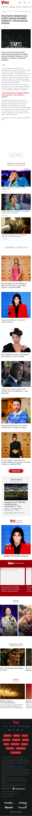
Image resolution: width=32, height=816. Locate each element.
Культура (16, 739)
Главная (3, 11)
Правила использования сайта (9, 791)
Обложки (10, 748)
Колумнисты (16, 752)
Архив (9, 11)
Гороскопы (20, 748)
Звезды (16, 735)
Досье (16, 600)
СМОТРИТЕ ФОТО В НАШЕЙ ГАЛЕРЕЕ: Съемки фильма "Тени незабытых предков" (15, 95)
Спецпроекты (16, 479)
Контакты (13, 726)
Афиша (16, 679)
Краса (25, 735)
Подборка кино (16, 644)
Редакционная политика (8, 796)
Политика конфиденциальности (10, 794)
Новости (7, 735)
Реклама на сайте (23, 726)
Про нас (5, 726)
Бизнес (24, 744)
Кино (6, 744)
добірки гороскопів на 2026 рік (16, 556)
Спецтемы (15, 744)
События (6, 739)
